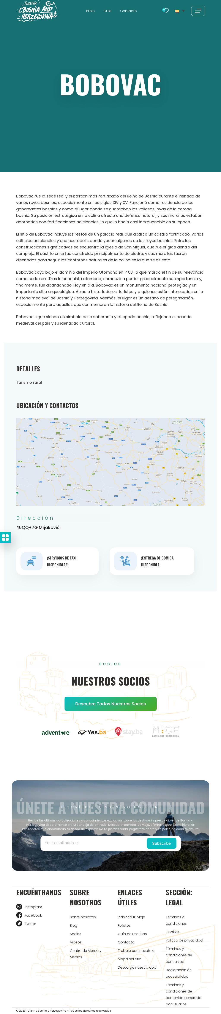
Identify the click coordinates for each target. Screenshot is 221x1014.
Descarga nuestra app (137, 967)
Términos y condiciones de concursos (179, 955)
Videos (76, 942)
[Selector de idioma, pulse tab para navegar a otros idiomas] (180, 11)
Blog (73, 925)
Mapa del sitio (129, 959)
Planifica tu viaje (131, 917)
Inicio (90, 10)
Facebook (33, 915)
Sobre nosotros (83, 917)
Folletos (124, 925)
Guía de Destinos (132, 933)
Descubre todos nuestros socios (110, 704)
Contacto (128, 10)
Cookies (172, 931)
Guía (107, 10)
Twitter (30, 923)
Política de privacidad (184, 940)
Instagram (33, 907)
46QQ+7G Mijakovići (38, 527)
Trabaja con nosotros (136, 950)
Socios (75, 933)
